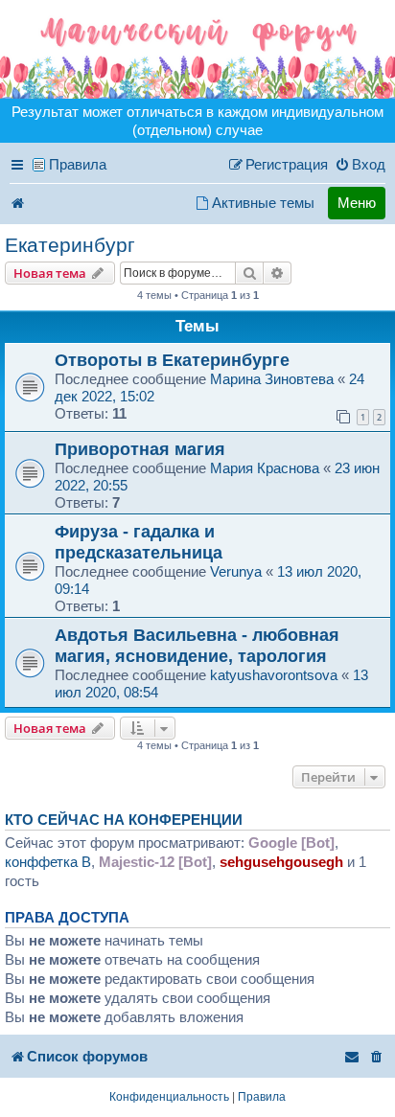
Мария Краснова (264, 468)
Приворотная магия (140, 449)
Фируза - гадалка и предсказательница (138, 541)
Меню (356, 202)
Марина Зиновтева (272, 379)
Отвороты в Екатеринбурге (172, 360)
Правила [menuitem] (77, 164)
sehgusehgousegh (281, 862)
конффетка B (48, 862)
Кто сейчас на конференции (124, 820)
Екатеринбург (70, 245)
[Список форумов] (197, 49)
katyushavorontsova (273, 675)
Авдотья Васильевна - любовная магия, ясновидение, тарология (197, 645)
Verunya (236, 571)
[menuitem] (360, 164)
